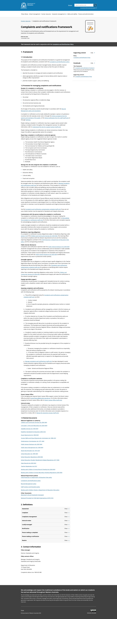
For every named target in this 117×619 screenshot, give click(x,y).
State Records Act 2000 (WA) (28, 463)
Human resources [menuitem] (46, 14)
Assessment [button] (25, 508)
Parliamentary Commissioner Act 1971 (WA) (32, 441)
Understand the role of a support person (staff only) (46, 127)
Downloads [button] (76, 63)
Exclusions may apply (91, 610)
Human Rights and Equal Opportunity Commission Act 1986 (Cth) (38, 438)
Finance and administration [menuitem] (86, 14)
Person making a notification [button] (30, 536)
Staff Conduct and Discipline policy (30, 487)
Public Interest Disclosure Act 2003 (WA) (58, 246)
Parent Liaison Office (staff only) (53, 400)
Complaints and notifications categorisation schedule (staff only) (43, 209)
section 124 (24, 236)
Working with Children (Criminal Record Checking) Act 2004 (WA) (38, 469)
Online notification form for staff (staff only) (57, 118)
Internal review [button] (26, 520)
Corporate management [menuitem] (58, 14)
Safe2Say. (28, 120)
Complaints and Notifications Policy (63, 44)
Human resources (25, 21)
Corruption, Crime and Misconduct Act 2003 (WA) (34, 425)
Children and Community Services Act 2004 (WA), (44, 236)
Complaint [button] (25, 512)
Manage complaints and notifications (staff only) (38, 361)
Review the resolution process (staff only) (48, 413)
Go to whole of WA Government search (88, 8)
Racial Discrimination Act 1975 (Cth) (30, 450)
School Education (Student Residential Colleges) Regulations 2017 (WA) (40, 460)
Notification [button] (25, 528)
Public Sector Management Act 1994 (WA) (32, 447)
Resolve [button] (24, 540)
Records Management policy (28, 484)
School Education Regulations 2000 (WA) (32, 457)
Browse (70, 5)
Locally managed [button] (27, 524)
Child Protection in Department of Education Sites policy (36, 477)
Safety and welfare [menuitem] (72, 14)
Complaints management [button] (29, 516)
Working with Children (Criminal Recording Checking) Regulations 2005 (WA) (41, 472)
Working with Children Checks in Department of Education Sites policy (40, 490)
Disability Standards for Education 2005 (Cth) (33, 432)
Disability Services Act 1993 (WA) (29, 428)
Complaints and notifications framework (84, 68)
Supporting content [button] (79, 53)
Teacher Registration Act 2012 (29, 466)
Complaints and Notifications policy (59, 62)
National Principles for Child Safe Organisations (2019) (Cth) (37, 498)
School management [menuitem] (34, 14)
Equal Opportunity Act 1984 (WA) (30, 435)
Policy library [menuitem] (24, 14)
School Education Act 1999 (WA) (29, 454)
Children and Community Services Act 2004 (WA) (34, 422)
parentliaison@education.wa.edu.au (40, 398)
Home (22, 610)
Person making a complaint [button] (30, 532)
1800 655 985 (38, 572)
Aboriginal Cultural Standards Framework (32, 495)
